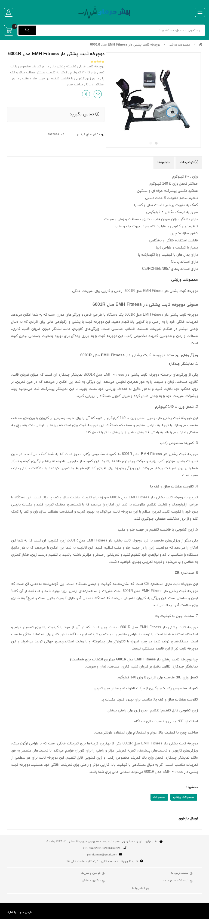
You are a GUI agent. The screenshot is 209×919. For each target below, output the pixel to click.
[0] (8, 30)
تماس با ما (138, 888)
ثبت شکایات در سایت (175, 881)
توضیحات (187, 162)
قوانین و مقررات (90, 873)
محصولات (159, 797)
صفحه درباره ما (179, 873)
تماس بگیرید (82, 114)
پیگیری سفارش (91, 881)
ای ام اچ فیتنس (85, 135)
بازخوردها (164, 162)
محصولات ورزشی (179, 45)
